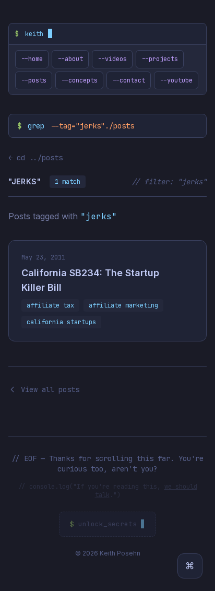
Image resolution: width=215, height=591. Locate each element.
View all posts (50, 389)
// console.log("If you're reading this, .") (107, 490)
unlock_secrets (107, 523)
